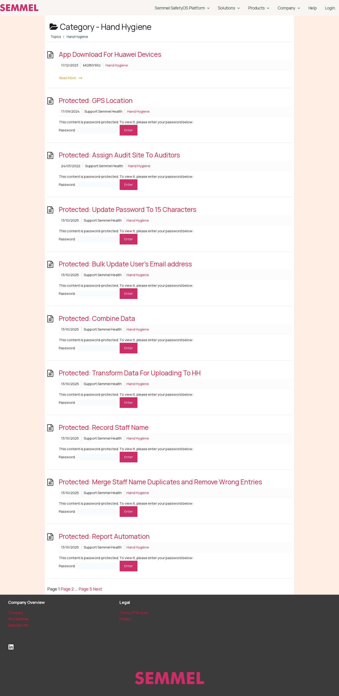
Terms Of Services (133, 612)
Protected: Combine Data (97, 318)
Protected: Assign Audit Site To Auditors (119, 155)
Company (286, 8)
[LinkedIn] (11, 647)
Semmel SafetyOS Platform (180, 8)
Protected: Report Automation (104, 536)
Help (312, 8)
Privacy (124, 618)
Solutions (226, 8)
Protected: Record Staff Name (104, 427)
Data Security (18, 625)
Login (330, 8)
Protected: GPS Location (96, 100)
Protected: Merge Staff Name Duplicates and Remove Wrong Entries (160, 481)
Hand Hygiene (117, 65)
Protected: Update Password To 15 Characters (127, 209)
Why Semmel (18, 618)
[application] (207, 8)
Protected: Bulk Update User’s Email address (125, 263)
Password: (68, 130)
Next (97, 589)
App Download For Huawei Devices (110, 54)
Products (256, 8)
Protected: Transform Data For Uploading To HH (130, 372)
